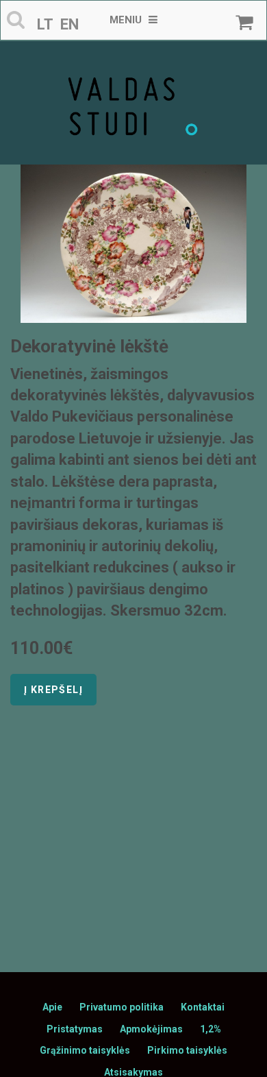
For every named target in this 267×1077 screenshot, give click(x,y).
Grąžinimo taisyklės (85, 1050)
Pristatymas (75, 1029)
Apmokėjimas (151, 1029)
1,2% (210, 1029)
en (69, 24)
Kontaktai (203, 1007)
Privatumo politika (121, 1007)
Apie (52, 1007)
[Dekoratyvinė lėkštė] (133, 244)
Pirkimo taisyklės (187, 1050)
